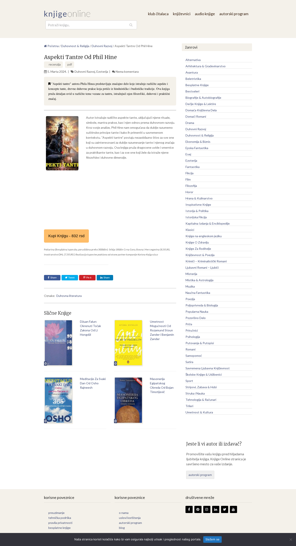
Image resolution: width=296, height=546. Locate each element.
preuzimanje (56, 513)
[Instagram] (206, 509)
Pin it (88, 277)
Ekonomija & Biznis (197, 141)
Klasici (189, 230)
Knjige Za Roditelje (198, 248)
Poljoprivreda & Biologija (201, 305)
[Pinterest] (198, 509)
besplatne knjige (59, 528)
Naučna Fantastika (197, 292)
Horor (189, 192)
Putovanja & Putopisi (199, 343)
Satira (189, 362)
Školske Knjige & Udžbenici (203, 374)
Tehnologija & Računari (200, 399)
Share (53, 277)
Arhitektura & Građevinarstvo (205, 66)
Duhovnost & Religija (199, 135)
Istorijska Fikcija (196, 217)
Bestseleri (192, 91)
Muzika (190, 286)
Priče (188, 324)
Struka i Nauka (195, 393)
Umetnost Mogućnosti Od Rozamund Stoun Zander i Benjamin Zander (162, 330)
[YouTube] (233, 509)
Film (188, 179)
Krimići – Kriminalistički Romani (206, 261)
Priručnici (191, 330)
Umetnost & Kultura (199, 412)
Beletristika (193, 79)
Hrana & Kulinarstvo (199, 198)
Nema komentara (127, 71)
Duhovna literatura (69, 296)
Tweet (71, 277)
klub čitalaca (158, 13)
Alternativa (193, 60)
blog (122, 528)
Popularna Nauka (196, 311)
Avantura (191, 72)
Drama (189, 123)
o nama (123, 513)
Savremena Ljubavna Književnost (207, 368)
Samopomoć (193, 355)
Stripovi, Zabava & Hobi (201, 387)
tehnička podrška (59, 518)
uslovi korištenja (130, 518)
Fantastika (192, 167)
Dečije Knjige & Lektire (200, 104)
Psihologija (192, 337)
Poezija (190, 299)
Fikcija (189, 173)
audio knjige (205, 13)
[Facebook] (189, 509)
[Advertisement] (110, 204)
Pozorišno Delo (195, 318)
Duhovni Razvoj (85, 71)
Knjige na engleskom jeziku (203, 236)
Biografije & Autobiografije (203, 97)
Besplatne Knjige (197, 85)
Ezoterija (102, 71)
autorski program (233, 13)
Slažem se (212, 539)
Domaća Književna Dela (201, 110)
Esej (188, 154)
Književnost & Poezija (200, 255)
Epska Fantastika (196, 148)
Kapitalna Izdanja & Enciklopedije (207, 223)
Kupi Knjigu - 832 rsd (66, 236)
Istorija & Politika (196, 211)
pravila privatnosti (60, 523)
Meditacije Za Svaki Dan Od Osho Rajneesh (93, 383)
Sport (189, 381)
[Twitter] (224, 509)
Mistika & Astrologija (199, 280)
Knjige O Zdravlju (197, 242)
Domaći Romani (195, 116)
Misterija (191, 274)
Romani (190, 349)
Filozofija (191, 185)
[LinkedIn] (215, 509)
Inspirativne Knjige (198, 204)
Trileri (189, 406)
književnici (181, 13)
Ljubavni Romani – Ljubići (202, 267)
